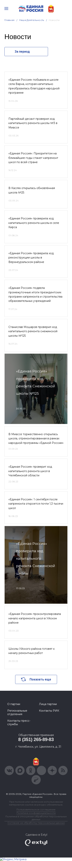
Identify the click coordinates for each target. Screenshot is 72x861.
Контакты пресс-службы (18, 722)
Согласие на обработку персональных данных (36, 822)
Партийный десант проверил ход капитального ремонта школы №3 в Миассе (32, 123)
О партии (13, 704)
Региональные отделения (17, 712)
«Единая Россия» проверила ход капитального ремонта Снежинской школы (35, 559)
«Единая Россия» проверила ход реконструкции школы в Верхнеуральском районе (31, 258)
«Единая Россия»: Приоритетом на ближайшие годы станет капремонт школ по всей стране (33, 158)
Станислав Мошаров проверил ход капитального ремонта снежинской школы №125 (32, 331)
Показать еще (40, 679)
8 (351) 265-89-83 (36, 739)
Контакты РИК (49, 710)
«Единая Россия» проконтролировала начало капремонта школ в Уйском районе (34, 618)
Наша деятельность (31, 20)
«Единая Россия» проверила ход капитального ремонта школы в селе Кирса (33, 223)
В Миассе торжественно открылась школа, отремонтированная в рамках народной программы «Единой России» (36, 438)
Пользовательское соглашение (36, 809)
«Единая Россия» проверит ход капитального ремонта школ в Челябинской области (30, 471)
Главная (9, 20)
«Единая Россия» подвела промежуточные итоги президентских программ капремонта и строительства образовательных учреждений (35, 294)
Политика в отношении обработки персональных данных (36, 818)
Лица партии (48, 704)
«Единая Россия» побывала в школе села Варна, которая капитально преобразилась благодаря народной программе (34, 86)
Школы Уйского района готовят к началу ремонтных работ (31, 651)
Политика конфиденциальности (36, 812)
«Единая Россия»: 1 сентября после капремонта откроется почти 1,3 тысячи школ (35, 504)
